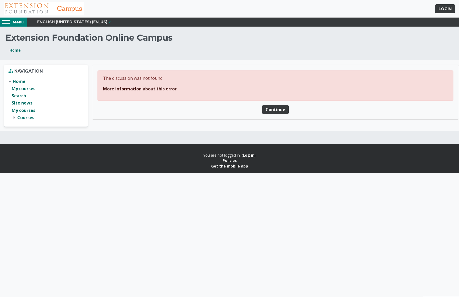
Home (15, 50)
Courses (25, 117)
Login (445, 8)
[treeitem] (45, 99)
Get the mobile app (229, 166)
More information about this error (140, 89)
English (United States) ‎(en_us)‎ (72, 21)
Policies (230, 160)
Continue (275, 109)
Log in (248, 155)
